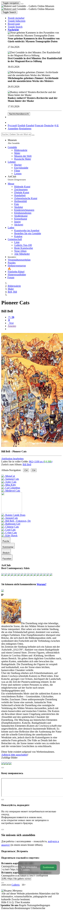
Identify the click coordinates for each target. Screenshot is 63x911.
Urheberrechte (38, 908)
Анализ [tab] (12, 326)
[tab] (11, 317)
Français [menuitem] (39, 125)
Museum (14, 141)
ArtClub (17, 178)
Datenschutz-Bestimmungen (16, 908)
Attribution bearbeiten (12, 458)
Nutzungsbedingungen (38, 905)
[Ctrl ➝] (13, 515)
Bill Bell (27, 464)
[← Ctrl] (10, 490)
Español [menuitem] (30, 125)
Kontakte (25, 902)
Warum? (41, 584)
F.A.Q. (11, 902)
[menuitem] (56, 125)
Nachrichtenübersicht (19, 114)
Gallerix (15, 884)
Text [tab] (11, 323)
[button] (16, 18)
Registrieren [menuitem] (25, 128)
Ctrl (26, 470)
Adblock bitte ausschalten (14, 754)
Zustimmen (48, 867)
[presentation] (35, 328)
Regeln (23, 905)
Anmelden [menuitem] (13, 128)
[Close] (33, 135)
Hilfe (4, 902)
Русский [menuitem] (12, 125)
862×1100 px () (40, 461)
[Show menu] (22, 3)
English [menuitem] (21, 125)
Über (18, 902)
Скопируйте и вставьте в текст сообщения (24, 875)
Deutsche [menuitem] (49, 125)
